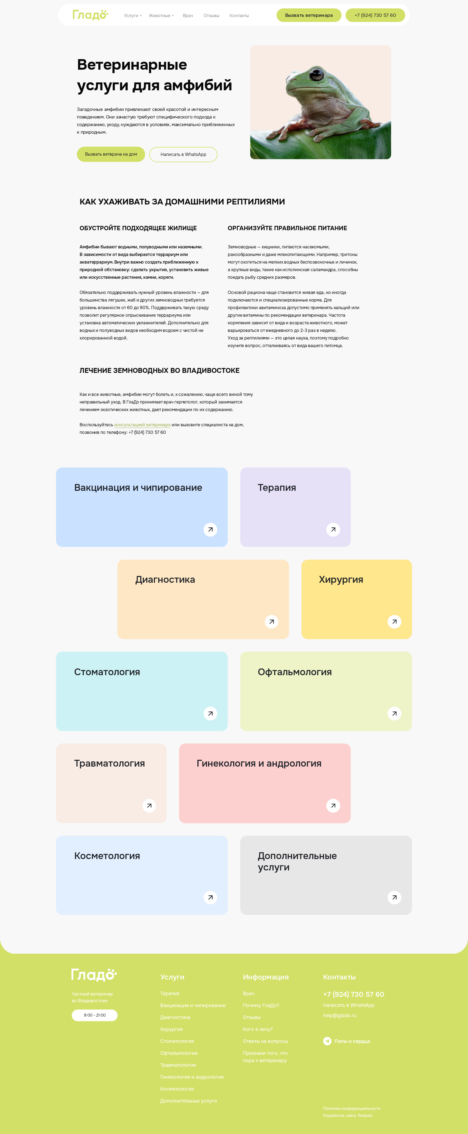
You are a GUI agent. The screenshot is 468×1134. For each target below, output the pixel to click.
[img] (91, 15)
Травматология (109, 763)
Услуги (172, 977)
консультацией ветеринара (142, 425)
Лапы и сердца (352, 1041)
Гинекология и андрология (259, 763)
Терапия (277, 488)
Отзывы (252, 1017)
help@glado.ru (339, 1015)
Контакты (339, 977)
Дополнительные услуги (297, 861)
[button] (111, 154)
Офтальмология (295, 672)
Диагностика (165, 580)
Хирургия (341, 580)
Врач (249, 994)
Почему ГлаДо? (261, 1005)
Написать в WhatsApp (349, 1005)
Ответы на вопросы (265, 1041)
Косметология (107, 856)
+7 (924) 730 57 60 (353, 994)
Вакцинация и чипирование (138, 488)
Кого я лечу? (258, 1029)
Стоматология (107, 672)
